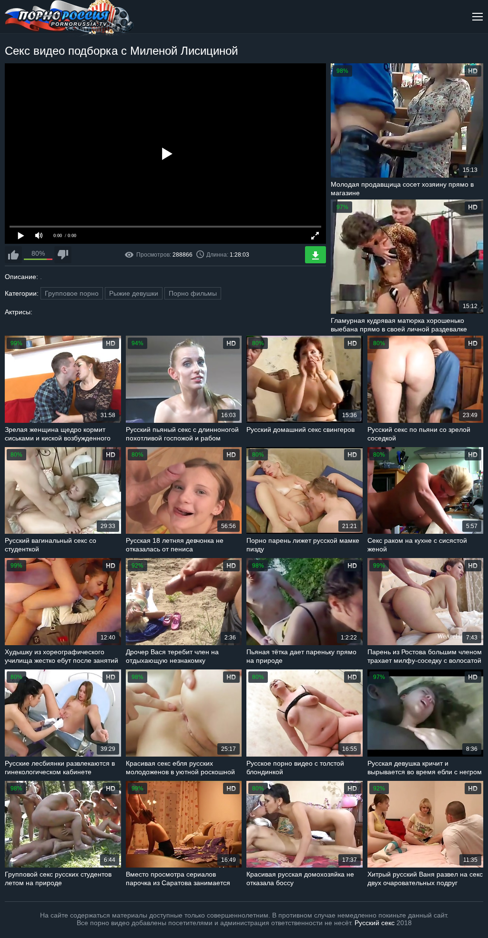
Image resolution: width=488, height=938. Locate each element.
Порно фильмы (193, 293)
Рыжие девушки (133, 293)
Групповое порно (72, 293)
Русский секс (375, 923)
